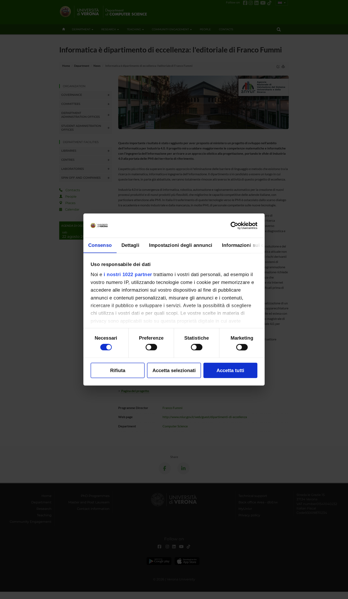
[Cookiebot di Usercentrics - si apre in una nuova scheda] (239, 226)
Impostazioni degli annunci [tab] (180, 245)
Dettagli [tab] (130, 245)
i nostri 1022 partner (128, 274)
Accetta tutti (230, 370)
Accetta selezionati (174, 370)
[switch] (151, 347)
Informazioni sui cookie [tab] (249, 245)
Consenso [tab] (100, 245)
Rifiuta (117, 370)
